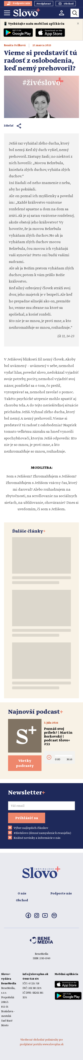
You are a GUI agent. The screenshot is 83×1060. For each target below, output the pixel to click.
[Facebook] (28, 917)
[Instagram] (36, 917)
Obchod (22, 900)
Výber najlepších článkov (31, 828)
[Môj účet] (61, 12)
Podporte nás (61, 894)
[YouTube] (45, 917)
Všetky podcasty (25, 763)
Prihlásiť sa (26, 818)
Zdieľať (8, 126)
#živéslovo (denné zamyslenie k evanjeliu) (42, 833)
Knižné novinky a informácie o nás (37, 838)
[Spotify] (54, 918)
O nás (22, 894)
